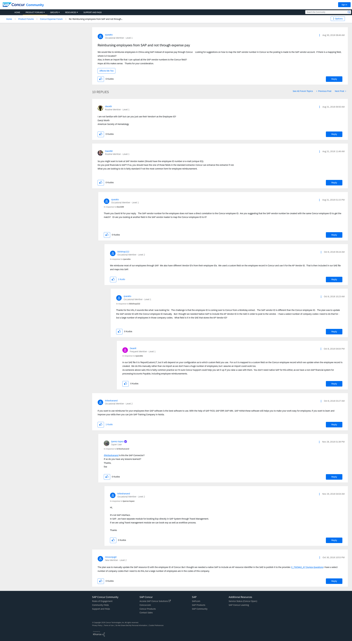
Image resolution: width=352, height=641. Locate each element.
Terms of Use (109, 625)
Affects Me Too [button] (106, 71)
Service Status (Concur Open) (243, 601)
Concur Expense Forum (51, 19)
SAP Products (198, 605)
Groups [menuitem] (54, 12)
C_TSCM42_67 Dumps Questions (307, 567)
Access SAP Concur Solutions (154, 601)
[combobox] (328, 12)
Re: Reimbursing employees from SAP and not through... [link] (96, 19)
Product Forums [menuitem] (34, 12)
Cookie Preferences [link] (156, 625)
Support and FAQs (101, 609)
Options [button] (339, 18)
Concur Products (148, 609)
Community (35, 5)
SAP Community (199, 609)
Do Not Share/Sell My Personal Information (131, 625)
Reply (334, 79)
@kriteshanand (111, 455)
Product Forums (26, 19)
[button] (319, 35)
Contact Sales (146, 612)
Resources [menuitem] (70, 12)
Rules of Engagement (102, 601)
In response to (114, 207)
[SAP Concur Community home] (14, 4)
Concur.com (145, 605)
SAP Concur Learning (239, 605)
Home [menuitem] (17, 12)
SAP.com (196, 601)
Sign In (344, 5)
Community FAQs (100, 605)
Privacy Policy (97, 625)
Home (9, 19)
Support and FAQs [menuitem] (92, 12)
